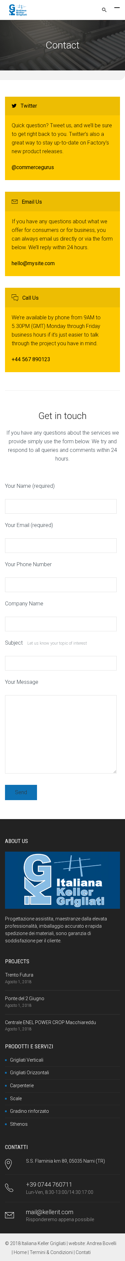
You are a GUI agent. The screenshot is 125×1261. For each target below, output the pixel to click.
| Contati (82, 1252)
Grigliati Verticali (26, 1060)
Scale (16, 1098)
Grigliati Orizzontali (29, 1072)
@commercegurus (33, 167)
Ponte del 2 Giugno (24, 998)
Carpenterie (22, 1085)
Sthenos (19, 1124)
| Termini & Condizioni (51, 1252)
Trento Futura (19, 975)
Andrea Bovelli (101, 1243)
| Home (20, 1252)
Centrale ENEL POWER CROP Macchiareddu (50, 1022)
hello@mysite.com (33, 263)
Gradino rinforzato (29, 1111)
